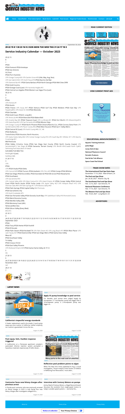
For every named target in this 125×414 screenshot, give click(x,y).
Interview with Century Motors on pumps (62, 382)
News (14, 19)
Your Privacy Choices (69, 411)
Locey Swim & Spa (91, 149)
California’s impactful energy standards (22, 320)
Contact (101, 19)
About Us (24, 404)
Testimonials (92, 19)
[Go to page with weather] (102, 9)
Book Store (47, 19)
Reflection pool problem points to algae (61, 363)
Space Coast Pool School (94, 161)
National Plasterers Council (95, 152)
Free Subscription (34, 19)
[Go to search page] (118, 19)
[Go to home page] (7, 19)
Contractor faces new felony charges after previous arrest (23, 383)
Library (108, 19)
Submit (55, 19)
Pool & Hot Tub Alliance (94, 158)
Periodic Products (91, 155)
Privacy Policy (101, 404)
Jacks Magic (89, 146)
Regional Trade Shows (78, 19)
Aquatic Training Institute (94, 143)
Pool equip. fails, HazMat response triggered (20, 340)
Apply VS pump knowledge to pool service (62, 295)
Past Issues (64, 19)
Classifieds (22, 19)
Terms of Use (62, 404)
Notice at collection (50, 411)
